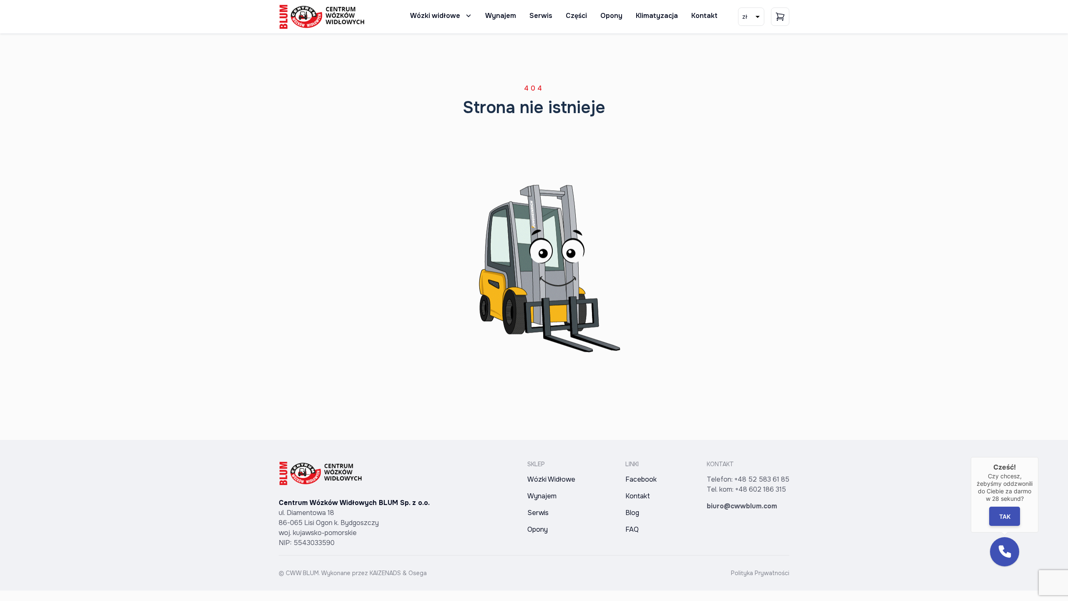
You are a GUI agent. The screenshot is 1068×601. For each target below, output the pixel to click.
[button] (1004, 551)
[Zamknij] (1038, 457)
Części (576, 15)
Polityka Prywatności (760, 573)
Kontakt (704, 15)
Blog (632, 512)
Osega (417, 573)
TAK (1004, 516)
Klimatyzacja (657, 15)
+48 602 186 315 (760, 489)
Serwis (540, 15)
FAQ (632, 529)
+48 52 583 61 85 (761, 479)
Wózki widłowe (435, 15)
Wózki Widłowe (551, 479)
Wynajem (500, 15)
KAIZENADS (385, 573)
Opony (611, 15)
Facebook (641, 479)
